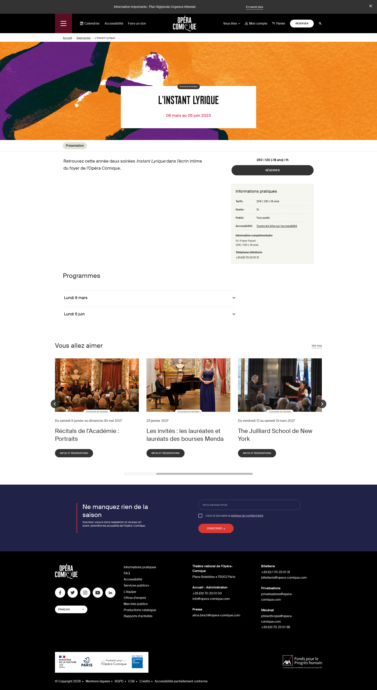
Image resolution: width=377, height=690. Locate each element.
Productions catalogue (140, 610)
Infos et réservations (74, 453)
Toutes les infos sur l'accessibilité (276, 226)
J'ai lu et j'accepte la (234, 515)
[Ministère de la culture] (68, 662)
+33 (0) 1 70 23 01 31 (275, 572)
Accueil (67, 38)
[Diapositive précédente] (55, 404)
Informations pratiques (140, 567)
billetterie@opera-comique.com (284, 578)
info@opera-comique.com (211, 599)
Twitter (73, 593)
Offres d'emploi (135, 598)
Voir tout (317, 345)
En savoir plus (254, 6)
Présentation (75, 146)
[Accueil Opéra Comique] (184, 23)
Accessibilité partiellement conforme (181, 681)
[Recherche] (320, 23)
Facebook (60, 593)
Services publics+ (137, 585)
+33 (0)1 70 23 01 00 (207, 593)
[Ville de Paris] (86, 662)
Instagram (85, 593)
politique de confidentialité (247, 515)
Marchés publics (136, 604)
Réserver (302, 23)
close (370, 6)
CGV (131, 681)
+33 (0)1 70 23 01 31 (247, 257)
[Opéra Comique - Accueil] (66, 578)
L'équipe (130, 592)
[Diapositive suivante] (322, 404)
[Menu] (63, 23)
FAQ (127, 573)
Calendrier (92, 23)
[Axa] (302, 662)
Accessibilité (114, 23)
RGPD (119, 681)
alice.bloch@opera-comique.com (216, 615)
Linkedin (110, 593)
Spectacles (83, 38)
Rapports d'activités (138, 616)
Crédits (144, 681)
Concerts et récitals (188, 86)
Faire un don (137, 23)
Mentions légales (98, 681)
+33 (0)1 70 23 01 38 (275, 627)
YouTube (98, 593)
